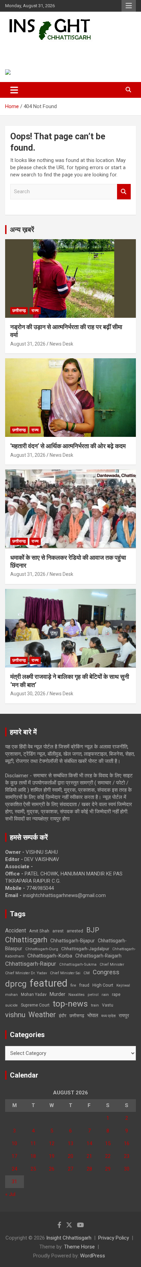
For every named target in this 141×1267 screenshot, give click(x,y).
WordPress (92, 1256)
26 (51, 1169)
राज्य (35, 310)
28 (89, 1169)
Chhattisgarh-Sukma (78, 964)
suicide (11, 1005)
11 (33, 1143)
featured (48, 983)
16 (126, 1143)
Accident (15, 930)
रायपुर (124, 1015)
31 (14, 1181)
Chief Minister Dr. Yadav (26, 973)
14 (89, 1143)
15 (108, 1143)
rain (105, 994)
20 (70, 1156)
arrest (58, 931)
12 (51, 1143)
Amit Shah (39, 930)
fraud (84, 985)
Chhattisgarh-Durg (41, 948)
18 (33, 1156)
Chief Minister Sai (65, 973)
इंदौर (62, 1015)
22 (108, 1156)
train (95, 1005)
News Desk (61, 344)
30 (126, 1169)
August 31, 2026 (28, 344)
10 (14, 1143)
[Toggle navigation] (14, 90)
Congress (106, 972)
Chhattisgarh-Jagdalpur (85, 948)
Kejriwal (123, 985)
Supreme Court (35, 1005)
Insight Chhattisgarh (53, 50)
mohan (11, 994)
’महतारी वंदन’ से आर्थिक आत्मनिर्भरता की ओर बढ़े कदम (68, 446)
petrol (93, 994)
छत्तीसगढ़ (19, 310)
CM (87, 972)
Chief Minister (112, 964)
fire (73, 985)
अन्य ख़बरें (22, 229)
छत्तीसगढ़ (76, 1015)
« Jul (10, 1194)
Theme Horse (79, 1247)
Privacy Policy (113, 1238)
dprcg (16, 984)
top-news (70, 1004)
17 (14, 1156)
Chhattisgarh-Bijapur (72, 940)
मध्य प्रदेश (108, 1016)
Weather (42, 1014)
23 (126, 1156)
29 (108, 1169)
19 (51, 1156)
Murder (57, 994)
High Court (102, 985)
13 (70, 1143)
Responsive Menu (128, 6)
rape (116, 994)
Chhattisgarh (26, 939)
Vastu (107, 1005)
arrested (75, 930)
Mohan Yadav (34, 994)
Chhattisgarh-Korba (49, 956)
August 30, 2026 (28, 693)
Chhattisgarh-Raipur (30, 963)
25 (33, 1169)
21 (89, 1156)
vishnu (15, 1015)
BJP (92, 930)
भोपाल (92, 1015)
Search (124, 191)
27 (70, 1169)
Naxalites (76, 994)
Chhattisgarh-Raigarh (98, 955)
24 (14, 1169)
